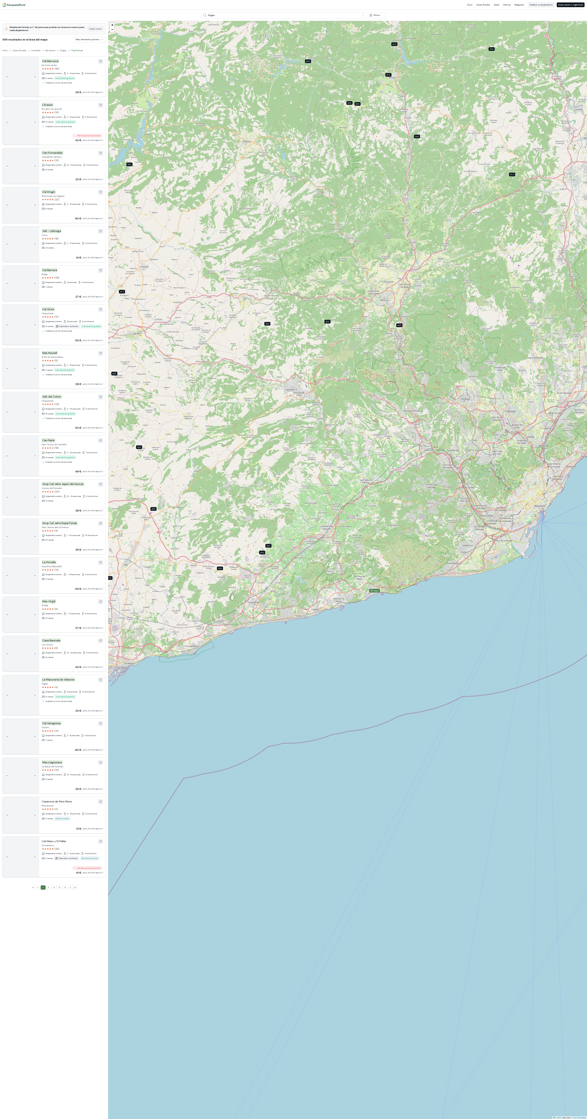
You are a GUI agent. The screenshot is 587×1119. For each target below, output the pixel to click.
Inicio (470, 4)
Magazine (519, 4)
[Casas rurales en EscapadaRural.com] (13, 5)
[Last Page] (75, 887)
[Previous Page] (38, 887)
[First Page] (33, 887)
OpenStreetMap (579, 1117)
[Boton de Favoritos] (100, 61)
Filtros (377, 15)
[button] (269, 324)
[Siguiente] (35, 77)
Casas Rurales (483, 4)
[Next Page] (70, 887)
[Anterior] (7, 77)
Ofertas (507, 4)
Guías (496, 4)
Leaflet (558, 1117)
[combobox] (282, 15)
